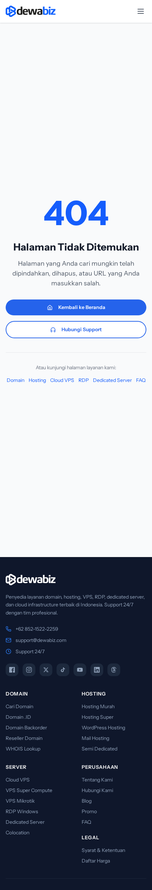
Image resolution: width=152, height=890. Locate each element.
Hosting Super (97, 717)
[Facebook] (12, 669)
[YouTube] (80, 669)
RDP (83, 380)
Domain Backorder (26, 727)
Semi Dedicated (99, 749)
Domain (15, 380)
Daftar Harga (96, 861)
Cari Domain (19, 706)
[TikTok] (63, 669)
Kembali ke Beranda (81, 307)
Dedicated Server (112, 380)
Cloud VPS (62, 380)
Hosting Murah (98, 706)
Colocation (17, 832)
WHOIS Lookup (23, 749)
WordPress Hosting (103, 727)
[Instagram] (29, 669)
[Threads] (113, 669)
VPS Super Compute (29, 790)
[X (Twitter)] (46, 669)
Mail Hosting (95, 738)
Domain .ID (18, 717)
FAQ (141, 380)
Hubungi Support (82, 329)
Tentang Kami (97, 780)
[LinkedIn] (96, 669)
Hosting (37, 380)
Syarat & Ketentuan (103, 850)
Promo (89, 811)
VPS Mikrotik (20, 801)
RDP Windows (22, 811)
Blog (87, 801)
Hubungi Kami (97, 790)
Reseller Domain (24, 738)
